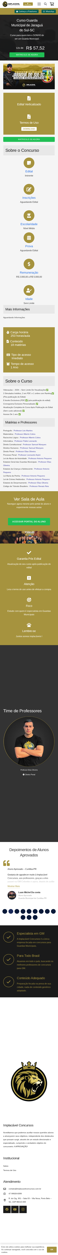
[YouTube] (15, 1209)
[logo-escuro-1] (11, 4)
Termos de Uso (9, 1170)
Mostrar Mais (14, 886)
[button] (39, 4)
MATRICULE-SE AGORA (27, 55)
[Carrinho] (52, 4)
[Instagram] (23, 1209)
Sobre (5, 1166)
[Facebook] (7, 1209)
